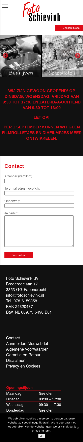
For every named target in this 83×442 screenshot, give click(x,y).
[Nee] (78, 428)
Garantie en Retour (23, 354)
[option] (21, 56)
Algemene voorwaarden (27, 349)
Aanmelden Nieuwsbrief (27, 343)
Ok (41, 435)
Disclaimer (15, 360)
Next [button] (78, 56)
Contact (13, 338)
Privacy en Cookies (23, 366)
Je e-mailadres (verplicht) (22, 188)
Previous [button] (5, 56)
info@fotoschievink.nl (25, 295)
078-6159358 (25, 301)
